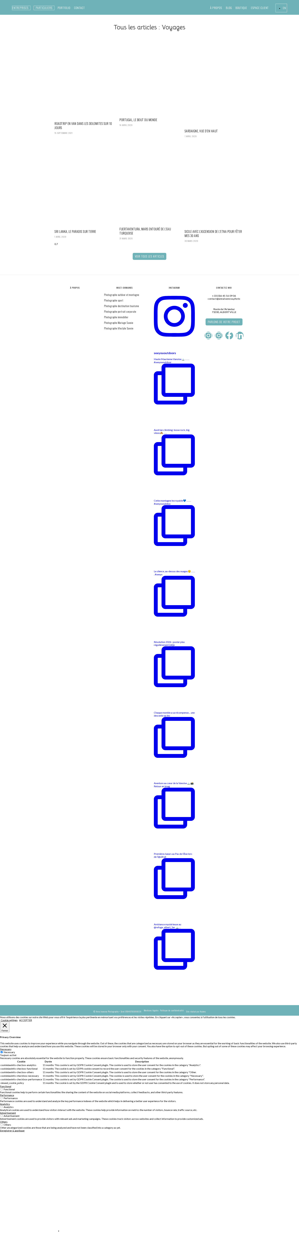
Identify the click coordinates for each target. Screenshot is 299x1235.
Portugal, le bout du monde (138, 119)
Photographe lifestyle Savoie (118, 328)
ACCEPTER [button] (25, 1020)
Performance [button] (7, 1095)
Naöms (203, 1011)
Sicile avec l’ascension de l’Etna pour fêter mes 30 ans (213, 233)
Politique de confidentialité (172, 1010)
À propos (216, 8)
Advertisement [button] (8, 1112)
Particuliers (44, 8)
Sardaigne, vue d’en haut (201, 131)
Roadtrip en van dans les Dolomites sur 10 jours (83, 125)
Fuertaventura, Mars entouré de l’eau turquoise (145, 231)
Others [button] (3, 1121)
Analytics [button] (5, 1104)
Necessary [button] (5, 1049)
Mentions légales (151, 1010)
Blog (229, 8)
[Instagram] (208, 335)
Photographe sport (113, 300)
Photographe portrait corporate (120, 311)
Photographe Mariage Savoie (118, 323)
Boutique (241, 8)
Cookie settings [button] (9, 1020)
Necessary (9, 1052)
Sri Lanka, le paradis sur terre (75, 231)
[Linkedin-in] (240, 335)
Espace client (260, 8)
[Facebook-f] (229, 335)
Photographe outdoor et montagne (121, 295)
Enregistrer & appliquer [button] (12, 1130)
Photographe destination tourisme (121, 306)
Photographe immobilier (116, 317)
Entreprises (20, 8)
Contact (79, 8)
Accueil (61, 1144)
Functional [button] (5, 1086)
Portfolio (64, 8)
